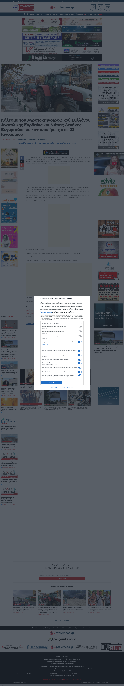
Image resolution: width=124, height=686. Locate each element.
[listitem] (62, 323)
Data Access (62, 387)
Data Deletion (54, 387)
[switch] (80, 326)
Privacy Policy (70, 387)
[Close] (86, 298)
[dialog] (62, 343)
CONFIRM (51, 382)
